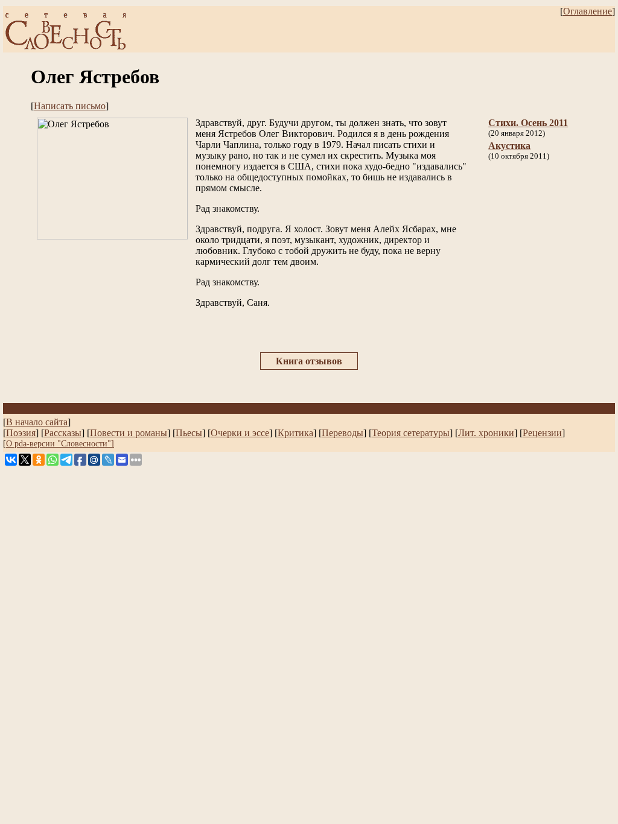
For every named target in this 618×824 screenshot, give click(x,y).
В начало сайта (37, 422)
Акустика (509, 146)
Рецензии (542, 433)
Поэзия (21, 433)
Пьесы (189, 433)
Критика (295, 433)
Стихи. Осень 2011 (528, 123)
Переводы (342, 433)
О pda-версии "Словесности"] (60, 443)
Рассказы (62, 433)
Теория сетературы (411, 433)
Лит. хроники (486, 433)
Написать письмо (70, 106)
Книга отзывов (309, 361)
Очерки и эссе (240, 433)
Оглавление (587, 11)
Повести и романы (128, 433)
